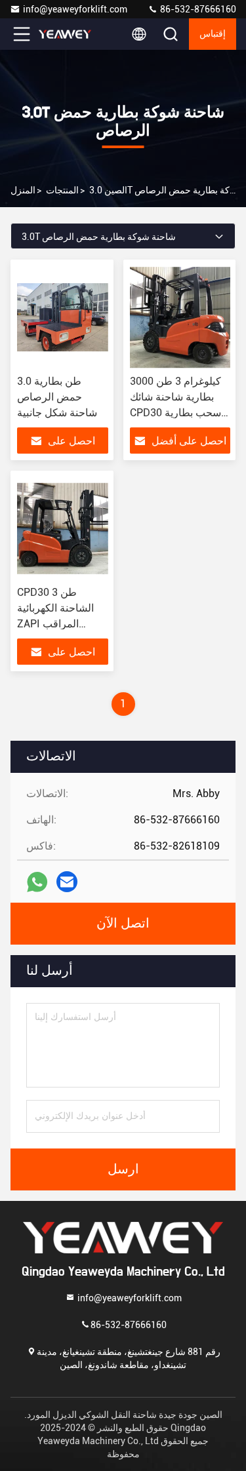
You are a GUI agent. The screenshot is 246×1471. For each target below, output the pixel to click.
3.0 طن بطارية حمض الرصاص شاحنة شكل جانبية (57, 397)
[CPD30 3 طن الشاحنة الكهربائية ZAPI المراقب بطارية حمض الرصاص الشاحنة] (62, 528)
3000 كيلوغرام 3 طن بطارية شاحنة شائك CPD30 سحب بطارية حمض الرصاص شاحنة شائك (177, 412)
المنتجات (62, 190)
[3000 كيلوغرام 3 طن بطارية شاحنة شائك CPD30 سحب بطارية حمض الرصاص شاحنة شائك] (180, 317)
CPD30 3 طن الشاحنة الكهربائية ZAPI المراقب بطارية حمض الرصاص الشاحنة (55, 623)
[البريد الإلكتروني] (66, 881)
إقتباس (212, 34)
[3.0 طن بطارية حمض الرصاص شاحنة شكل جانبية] (62, 317)
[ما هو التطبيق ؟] (37, 882)
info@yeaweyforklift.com (75, 9)
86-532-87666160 (197, 9)
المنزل (22, 190)
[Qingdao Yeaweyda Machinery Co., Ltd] (65, 34)
